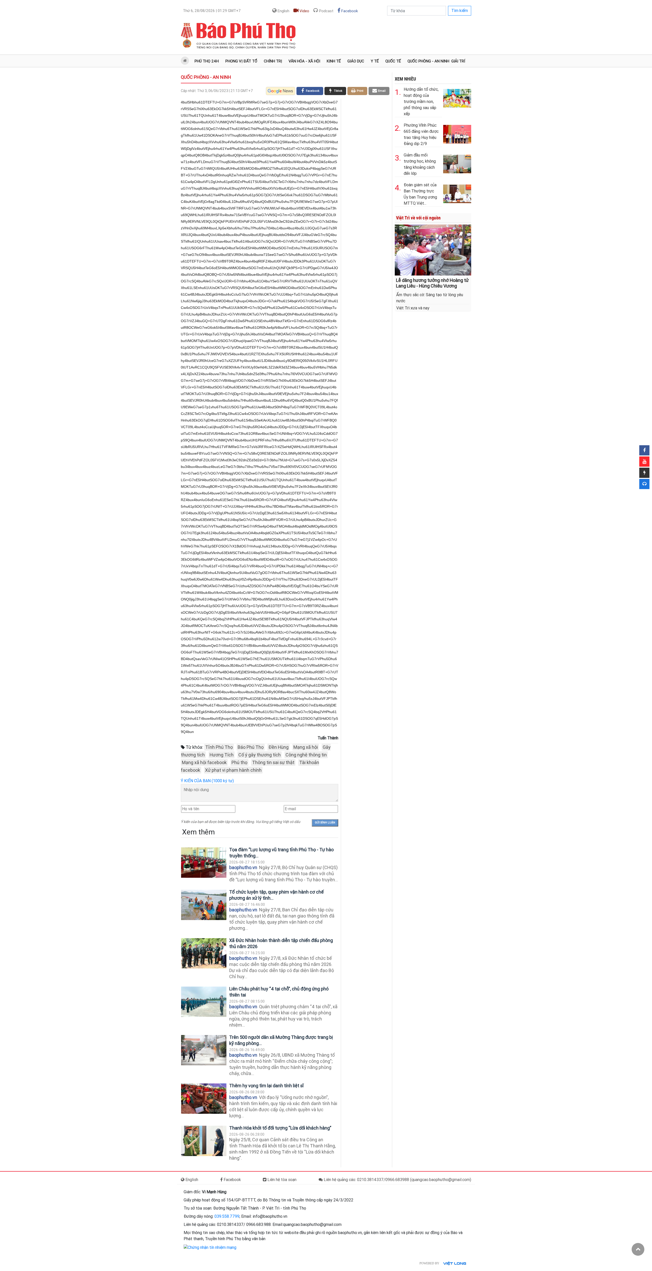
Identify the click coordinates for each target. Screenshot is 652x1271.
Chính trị (273, 61)
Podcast (325, 11)
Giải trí (458, 61)
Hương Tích (222, 754)
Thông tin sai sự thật (273, 762)
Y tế (375, 61)
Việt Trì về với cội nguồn (418, 217)
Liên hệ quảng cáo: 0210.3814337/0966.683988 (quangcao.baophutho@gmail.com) (397, 1179)
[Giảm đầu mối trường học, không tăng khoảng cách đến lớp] (457, 163)
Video (303, 11)
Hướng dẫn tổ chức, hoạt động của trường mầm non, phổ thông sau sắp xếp (421, 101)
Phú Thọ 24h (207, 61)
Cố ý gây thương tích (259, 754)
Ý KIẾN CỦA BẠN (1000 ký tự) (207, 780)
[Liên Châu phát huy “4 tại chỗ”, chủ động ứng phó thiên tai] (204, 1002)
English (283, 11)
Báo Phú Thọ (251, 747)
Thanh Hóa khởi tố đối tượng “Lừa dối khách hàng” (280, 1128)
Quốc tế (393, 61)
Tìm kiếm (459, 10)
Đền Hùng (278, 747)
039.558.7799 (226, 1216)
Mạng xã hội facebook (204, 762)
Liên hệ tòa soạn (281, 1179)
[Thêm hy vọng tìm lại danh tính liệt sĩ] (204, 1099)
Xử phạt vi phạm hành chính (233, 770)
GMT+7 (212, 10)
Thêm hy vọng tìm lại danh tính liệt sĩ (266, 1085)
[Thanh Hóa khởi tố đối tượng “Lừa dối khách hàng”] (204, 1141)
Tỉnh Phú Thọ (219, 747)
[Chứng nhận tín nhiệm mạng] (210, 1247)
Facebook (349, 11)
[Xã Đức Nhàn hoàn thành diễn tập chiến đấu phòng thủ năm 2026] (204, 953)
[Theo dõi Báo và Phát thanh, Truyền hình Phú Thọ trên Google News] (280, 91)
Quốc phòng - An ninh (428, 61)
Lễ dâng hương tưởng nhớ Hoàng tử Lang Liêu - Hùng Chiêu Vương (432, 283)
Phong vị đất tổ (241, 61)
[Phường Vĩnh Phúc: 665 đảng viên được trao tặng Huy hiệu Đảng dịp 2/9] (457, 133)
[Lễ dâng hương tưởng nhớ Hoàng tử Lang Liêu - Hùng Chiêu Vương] (433, 249)
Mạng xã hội (305, 747)
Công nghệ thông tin (306, 754)
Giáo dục (355, 61)
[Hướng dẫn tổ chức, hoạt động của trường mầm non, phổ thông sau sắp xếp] (457, 97)
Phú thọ (239, 762)
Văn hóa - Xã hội (304, 61)
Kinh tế (334, 61)
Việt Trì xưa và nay (412, 308)
